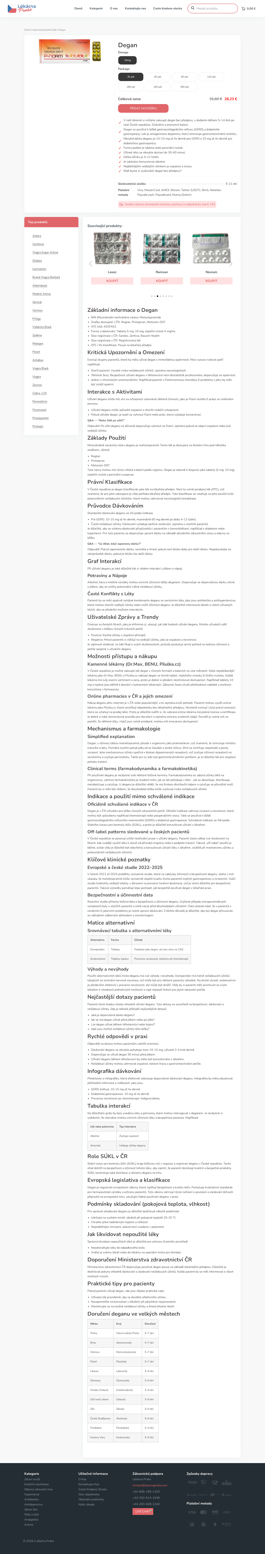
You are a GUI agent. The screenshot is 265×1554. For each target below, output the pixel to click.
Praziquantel (40, 418)
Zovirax (37, 385)
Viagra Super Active (45, 252)
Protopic (37, 426)
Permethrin (39, 401)
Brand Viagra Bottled (46, 277)
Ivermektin (39, 269)
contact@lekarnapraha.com (149, 1485)
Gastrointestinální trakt (44, 30)
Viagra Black (40, 368)
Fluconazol (39, 410)
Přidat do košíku (143, 108)
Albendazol (39, 286)
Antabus (37, 360)
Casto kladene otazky (167, 8)
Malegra (37, 344)
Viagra (36, 377)
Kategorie (96, 8)
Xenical (37, 302)
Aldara (36, 236)
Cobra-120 (39, 393)
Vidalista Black (42, 327)
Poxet (36, 352)
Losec (112, 272)
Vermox (37, 310)
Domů (78, 8)
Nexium (211, 272)
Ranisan (162, 272)
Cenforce (38, 244)
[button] (112, 280)
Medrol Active (41, 294)
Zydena (37, 335)
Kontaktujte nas (135, 8)
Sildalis (37, 261)
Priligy (36, 319)
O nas (114, 8)
